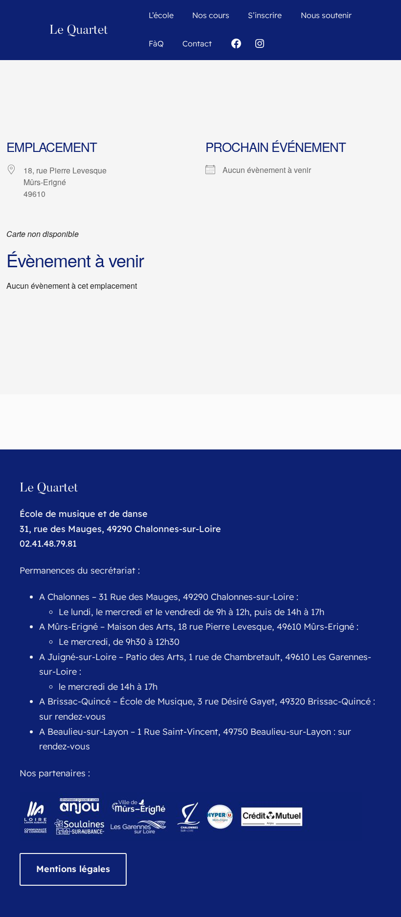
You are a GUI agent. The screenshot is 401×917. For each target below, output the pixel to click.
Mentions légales (73, 868)
